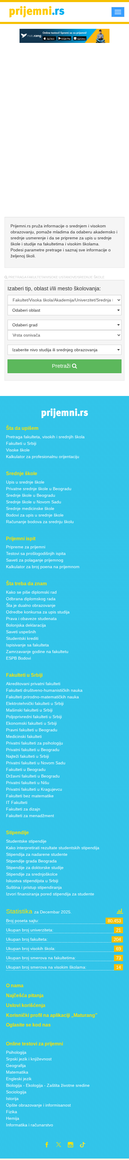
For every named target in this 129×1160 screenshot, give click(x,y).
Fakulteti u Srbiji (21, 443)
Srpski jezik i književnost (29, 1059)
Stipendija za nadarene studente (37, 854)
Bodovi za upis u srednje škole (35, 515)
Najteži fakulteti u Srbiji (27, 756)
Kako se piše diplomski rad (31, 592)
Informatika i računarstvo (29, 1125)
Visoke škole (18, 450)
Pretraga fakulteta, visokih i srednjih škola (45, 437)
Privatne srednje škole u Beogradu (38, 488)
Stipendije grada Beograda (31, 861)
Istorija (12, 1098)
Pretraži (62, 366)
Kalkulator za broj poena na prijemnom (43, 566)
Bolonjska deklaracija (26, 625)
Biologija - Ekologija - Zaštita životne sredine (48, 1085)
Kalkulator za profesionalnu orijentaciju (42, 456)
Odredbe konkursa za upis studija (38, 612)
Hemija (12, 1118)
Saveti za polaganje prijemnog (34, 560)
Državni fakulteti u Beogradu (33, 776)
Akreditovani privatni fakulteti (33, 683)
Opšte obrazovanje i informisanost (38, 1105)
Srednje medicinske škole (30, 508)
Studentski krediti (22, 638)
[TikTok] (85, 1146)
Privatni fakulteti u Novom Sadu (35, 763)
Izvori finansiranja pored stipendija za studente (50, 894)
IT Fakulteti (16, 802)
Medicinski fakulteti (24, 736)
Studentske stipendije (26, 841)
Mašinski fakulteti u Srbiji (29, 710)
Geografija (16, 1065)
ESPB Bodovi (18, 658)
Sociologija (16, 1092)
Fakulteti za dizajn (23, 809)
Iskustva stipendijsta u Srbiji (32, 881)
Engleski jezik (19, 1079)
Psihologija (16, 1052)
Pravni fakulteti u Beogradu (31, 730)
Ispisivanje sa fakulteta (27, 645)
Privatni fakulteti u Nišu (27, 782)
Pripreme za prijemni (25, 547)
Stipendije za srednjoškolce (32, 874)
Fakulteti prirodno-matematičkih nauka (42, 697)
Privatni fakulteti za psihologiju (34, 743)
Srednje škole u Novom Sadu (33, 502)
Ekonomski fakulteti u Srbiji (31, 723)
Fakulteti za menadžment (30, 815)
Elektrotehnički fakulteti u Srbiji (35, 703)
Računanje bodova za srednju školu (40, 521)
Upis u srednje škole (25, 482)
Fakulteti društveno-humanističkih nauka (44, 690)
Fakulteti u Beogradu (26, 769)
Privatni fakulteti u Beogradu (32, 749)
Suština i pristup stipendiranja (34, 887)
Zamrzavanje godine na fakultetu (37, 651)
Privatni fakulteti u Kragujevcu (34, 789)
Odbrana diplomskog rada (31, 599)
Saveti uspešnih (21, 632)
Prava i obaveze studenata (31, 618)
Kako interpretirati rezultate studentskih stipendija (52, 848)
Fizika (11, 1112)
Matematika (17, 1072)
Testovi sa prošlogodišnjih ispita (36, 553)
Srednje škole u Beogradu (30, 495)
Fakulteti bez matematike (30, 796)
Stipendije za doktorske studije (35, 867)
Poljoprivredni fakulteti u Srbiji (34, 716)
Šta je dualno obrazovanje (31, 605)
